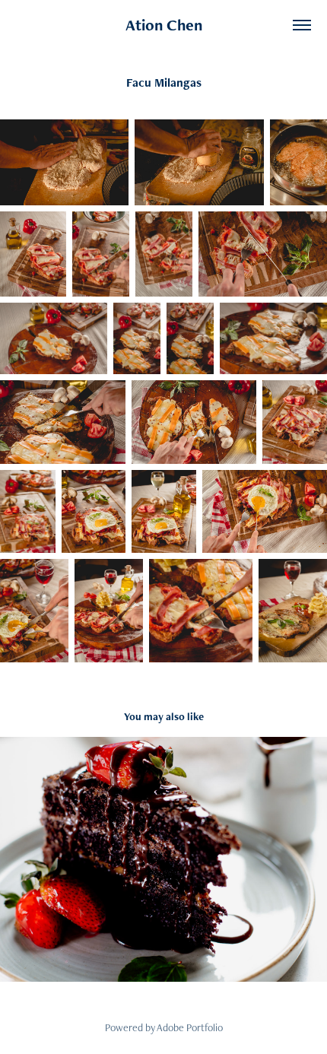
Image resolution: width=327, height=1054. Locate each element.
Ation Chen (163, 24)
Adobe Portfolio (190, 1027)
